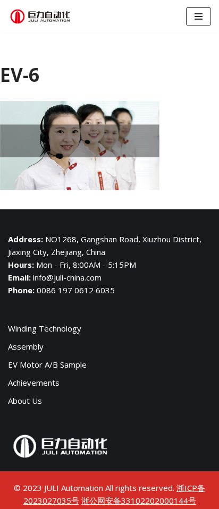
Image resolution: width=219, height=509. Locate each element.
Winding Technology (44, 328)
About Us (25, 400)
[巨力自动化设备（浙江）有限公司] (40, 16)
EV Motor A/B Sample (47, 364)
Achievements (34, 382)
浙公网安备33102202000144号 (138, 500)
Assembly (26, 346)
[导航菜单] (198, 16)
